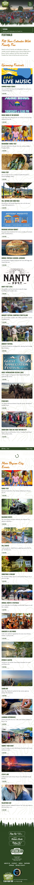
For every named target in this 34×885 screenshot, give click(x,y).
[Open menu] (30, 4)
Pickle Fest (5, 172)
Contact (14, 863)
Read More (4, 93)
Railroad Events (7, 517)
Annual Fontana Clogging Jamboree (13, 258)
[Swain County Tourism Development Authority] (5, 4)
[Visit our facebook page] (14, 844)
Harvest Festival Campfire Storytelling (15, 315)
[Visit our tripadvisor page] (19, 844)
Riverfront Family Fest (9, 144)
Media (21, 863)
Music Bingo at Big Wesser (10, 115)
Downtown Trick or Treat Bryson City (14, 430)
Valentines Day (6, 803)
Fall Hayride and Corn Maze (11, 201)
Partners (27, 863)
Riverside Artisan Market (10, 229)
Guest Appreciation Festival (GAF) (13, 372)
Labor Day (5, 689)
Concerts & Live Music (9, 631)
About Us (7, 863)
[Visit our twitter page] (15, 844)
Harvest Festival (7, 344)
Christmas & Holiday (8, 574)
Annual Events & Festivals (10, 603)
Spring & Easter (7, 660)
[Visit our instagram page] (16, 844)
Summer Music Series (8, 86)
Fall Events (5, 546)
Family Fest (5, 488)
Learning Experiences (8, 717)
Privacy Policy (20, 865)
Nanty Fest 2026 (7, 287)
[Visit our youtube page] (18, 844)
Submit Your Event (8, 746)
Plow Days (5, 401)
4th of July (5, 774)
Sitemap (11, 865)
